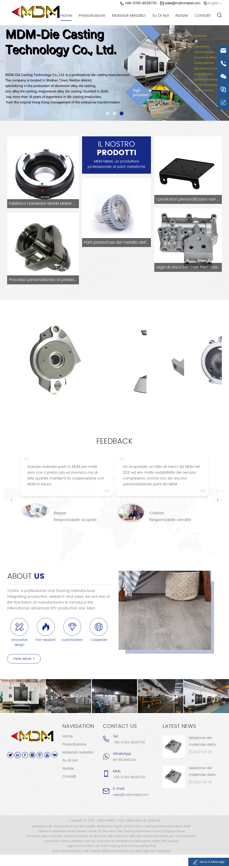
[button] (108, 113)
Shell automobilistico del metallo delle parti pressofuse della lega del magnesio (111, 851)
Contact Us (120, 726)
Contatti (202, 15)
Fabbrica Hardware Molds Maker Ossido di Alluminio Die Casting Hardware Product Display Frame (43, 203)
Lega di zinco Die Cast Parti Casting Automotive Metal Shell (188, 267)
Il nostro (116, 148)
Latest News (179, 726)
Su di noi (160, 15)
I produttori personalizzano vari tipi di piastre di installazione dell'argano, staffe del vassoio (188, 199)
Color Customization (58, 400)
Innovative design (19, 642)
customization (72, 640)
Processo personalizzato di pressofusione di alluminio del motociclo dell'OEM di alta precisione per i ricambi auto (43, 280)
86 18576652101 (124, 760)
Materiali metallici (129, 15)
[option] (114, 73)
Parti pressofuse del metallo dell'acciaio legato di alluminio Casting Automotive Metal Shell (116, 242)
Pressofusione (92, 15)
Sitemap (154, 820)
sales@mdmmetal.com (182, 3)
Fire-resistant (46, 640)
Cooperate (99, 640)
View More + (24, 659)
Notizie (182, 15)
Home (66, 15)
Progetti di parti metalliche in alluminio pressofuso (128, 400)
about (26, 576)
